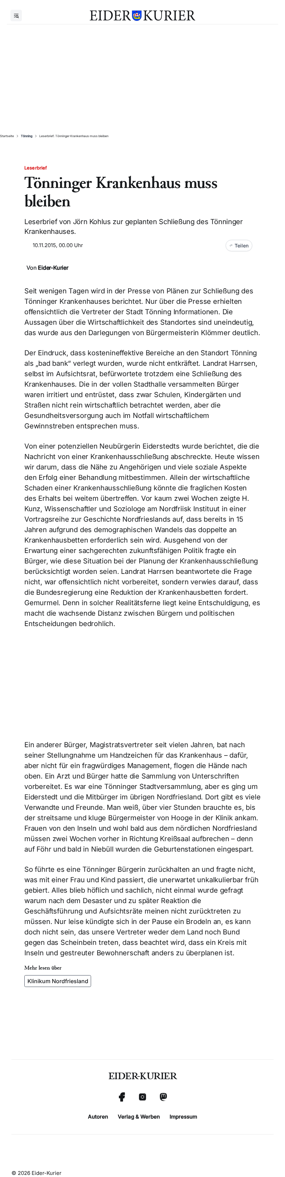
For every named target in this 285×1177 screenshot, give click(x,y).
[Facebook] (121, 1097)
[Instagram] (142, 1097)
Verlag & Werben (139, 1116)
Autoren (98, 1116)
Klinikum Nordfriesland (57, 981)
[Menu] (16, 15)
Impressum (183, 1116)
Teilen (242, 245)
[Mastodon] (163, 1097)
